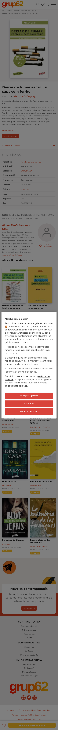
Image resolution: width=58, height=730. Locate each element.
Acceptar (29, 403)
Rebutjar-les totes (29, 411)
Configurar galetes (29, 396)
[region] (29, 364)
